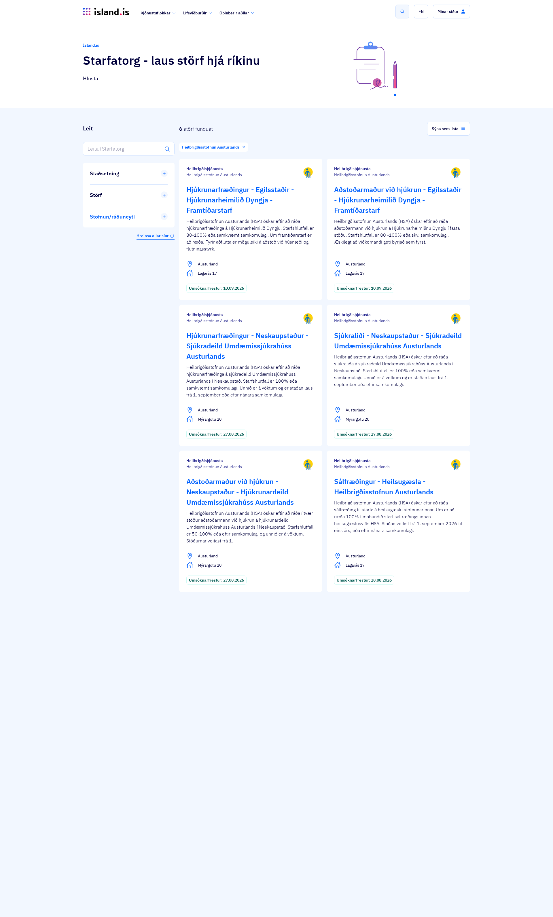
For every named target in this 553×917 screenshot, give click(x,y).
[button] (421, 11)
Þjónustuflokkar (156, 13)
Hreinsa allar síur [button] (153, 235)
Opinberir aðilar (234, 13)
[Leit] (402, 11)
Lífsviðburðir (195, 13)
